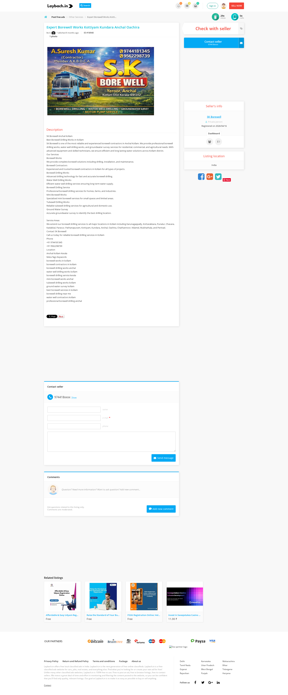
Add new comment (163, 508)
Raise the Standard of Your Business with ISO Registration (104, 615)
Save (228, 180)
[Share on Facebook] (201, 177)
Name (105, 409)
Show (74, 398)
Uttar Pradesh (207, 665)
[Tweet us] (203, 683)
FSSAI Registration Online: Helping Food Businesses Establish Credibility (145, 615)
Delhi (182, 661)
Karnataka (206, 661)
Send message (165, 458)
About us (136, 661)
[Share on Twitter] (218, 177)
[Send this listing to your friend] (209, 141)
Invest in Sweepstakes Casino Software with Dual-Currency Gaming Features (185, 615)
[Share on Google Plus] (209, 177)
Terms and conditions (104, 661)
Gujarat (183, 669)
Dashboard (214, 133)
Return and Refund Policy (75, 661)
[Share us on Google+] (211, 683)
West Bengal (207, 669)
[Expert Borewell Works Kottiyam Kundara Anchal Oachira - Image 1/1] (100, 121)
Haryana (226, 673)
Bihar (225, 665)
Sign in (212, 5)
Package (123, 661)
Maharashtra (228, 661)
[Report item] (218, 141)
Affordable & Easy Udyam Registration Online (63, 615)
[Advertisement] (111, 354)
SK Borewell (214, 116)
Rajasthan (184, 673)
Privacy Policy (51, 661)
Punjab (204, 673)
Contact (47, 685)
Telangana (227, 669)
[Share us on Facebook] (195, 683)
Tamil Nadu (185, 665)
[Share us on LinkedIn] (218, 683)
